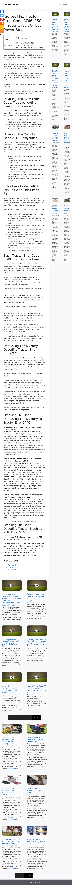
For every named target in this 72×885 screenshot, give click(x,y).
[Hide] (0, 34)
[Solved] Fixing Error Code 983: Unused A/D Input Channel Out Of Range (36, 597)
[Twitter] (2, 15)
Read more (15, 768)
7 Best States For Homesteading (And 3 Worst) (36, 841)
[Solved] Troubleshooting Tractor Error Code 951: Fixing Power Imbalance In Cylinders (12, 690)
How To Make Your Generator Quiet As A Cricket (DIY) (36, 739)
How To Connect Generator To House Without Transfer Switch (10, 791)
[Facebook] (2, 11)
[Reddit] (2, 23)
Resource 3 (12, 569)
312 (28, 717)
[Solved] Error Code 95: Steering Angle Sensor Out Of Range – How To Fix (37, 689)
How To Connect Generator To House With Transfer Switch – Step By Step (11, 740)
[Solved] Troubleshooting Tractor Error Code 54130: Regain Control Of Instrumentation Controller (67, 78)
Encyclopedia (62, 4)
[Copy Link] (2, 27)
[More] (2, 31)
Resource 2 (12, 567)
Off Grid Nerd (11, 4)
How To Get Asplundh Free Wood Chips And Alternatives (36, 790)
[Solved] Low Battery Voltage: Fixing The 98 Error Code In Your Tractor (11, 643)
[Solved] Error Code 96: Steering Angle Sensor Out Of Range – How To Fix (37, 643)
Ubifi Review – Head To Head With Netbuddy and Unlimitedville (11, 841)
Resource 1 (12, 565)
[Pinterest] (2, 19)
